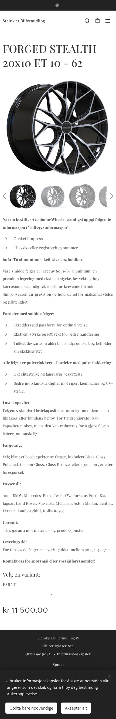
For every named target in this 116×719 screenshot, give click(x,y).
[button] (86, 21)
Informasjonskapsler (74, 654)
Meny (108, 20)
